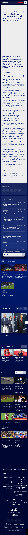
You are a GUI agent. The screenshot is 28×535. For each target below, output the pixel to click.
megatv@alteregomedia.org (20, 485)
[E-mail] (15, 190)
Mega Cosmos (7, 529)
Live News (20, 334)
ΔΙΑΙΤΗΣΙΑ (16, 175)
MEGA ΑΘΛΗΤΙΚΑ (13, 173)
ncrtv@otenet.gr (22, 495)
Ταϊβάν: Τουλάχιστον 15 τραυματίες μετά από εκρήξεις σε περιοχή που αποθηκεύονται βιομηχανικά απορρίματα (13, 236)
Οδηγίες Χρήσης (7, 524)
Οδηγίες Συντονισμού (9, 527)
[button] (25, 2)
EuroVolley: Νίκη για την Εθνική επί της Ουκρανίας (20, 425)
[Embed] (19, 190)
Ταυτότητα (21, 524)
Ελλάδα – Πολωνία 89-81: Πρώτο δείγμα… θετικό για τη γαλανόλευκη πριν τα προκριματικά (20, 408)
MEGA (5, 173)
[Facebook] (4, 190)
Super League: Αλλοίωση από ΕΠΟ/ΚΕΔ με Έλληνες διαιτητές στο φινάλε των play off (7, 278)
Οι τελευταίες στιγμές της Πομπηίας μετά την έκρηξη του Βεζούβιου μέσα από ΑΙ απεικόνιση (13, 220)
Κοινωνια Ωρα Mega (7, 334)
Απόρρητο (26, 532)
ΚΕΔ (5, 178)
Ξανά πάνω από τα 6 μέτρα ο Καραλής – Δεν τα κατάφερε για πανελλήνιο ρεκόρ (13, 212)
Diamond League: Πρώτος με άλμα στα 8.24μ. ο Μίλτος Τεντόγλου (19, 444)
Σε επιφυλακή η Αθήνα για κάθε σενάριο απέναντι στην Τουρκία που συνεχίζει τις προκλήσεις (12, 253)
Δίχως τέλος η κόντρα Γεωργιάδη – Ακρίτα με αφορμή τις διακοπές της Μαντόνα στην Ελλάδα (13, 244)
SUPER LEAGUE (7, 175)
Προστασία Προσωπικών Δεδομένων (14, 523)
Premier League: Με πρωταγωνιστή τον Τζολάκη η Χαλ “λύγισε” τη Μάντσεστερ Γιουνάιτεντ (7, 445)
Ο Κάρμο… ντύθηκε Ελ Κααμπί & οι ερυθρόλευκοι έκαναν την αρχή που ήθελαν (7, 426)
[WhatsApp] (11, 190)
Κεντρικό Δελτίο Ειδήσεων (5, 358)
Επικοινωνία (22, 526)
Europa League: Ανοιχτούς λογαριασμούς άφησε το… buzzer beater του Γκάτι (7, 296)
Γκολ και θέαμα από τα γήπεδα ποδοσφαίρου (7, 407)
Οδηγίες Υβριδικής (20, 527)
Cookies (15, 524)
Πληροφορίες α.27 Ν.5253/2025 (10, 526)
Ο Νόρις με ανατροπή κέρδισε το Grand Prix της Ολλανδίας (7, 390)
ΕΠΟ (22, 175)
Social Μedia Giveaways (18, 529)
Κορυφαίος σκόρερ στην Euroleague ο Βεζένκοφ (20, 277)
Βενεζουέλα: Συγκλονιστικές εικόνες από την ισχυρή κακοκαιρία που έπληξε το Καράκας (12, 228)
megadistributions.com (14, 530)
